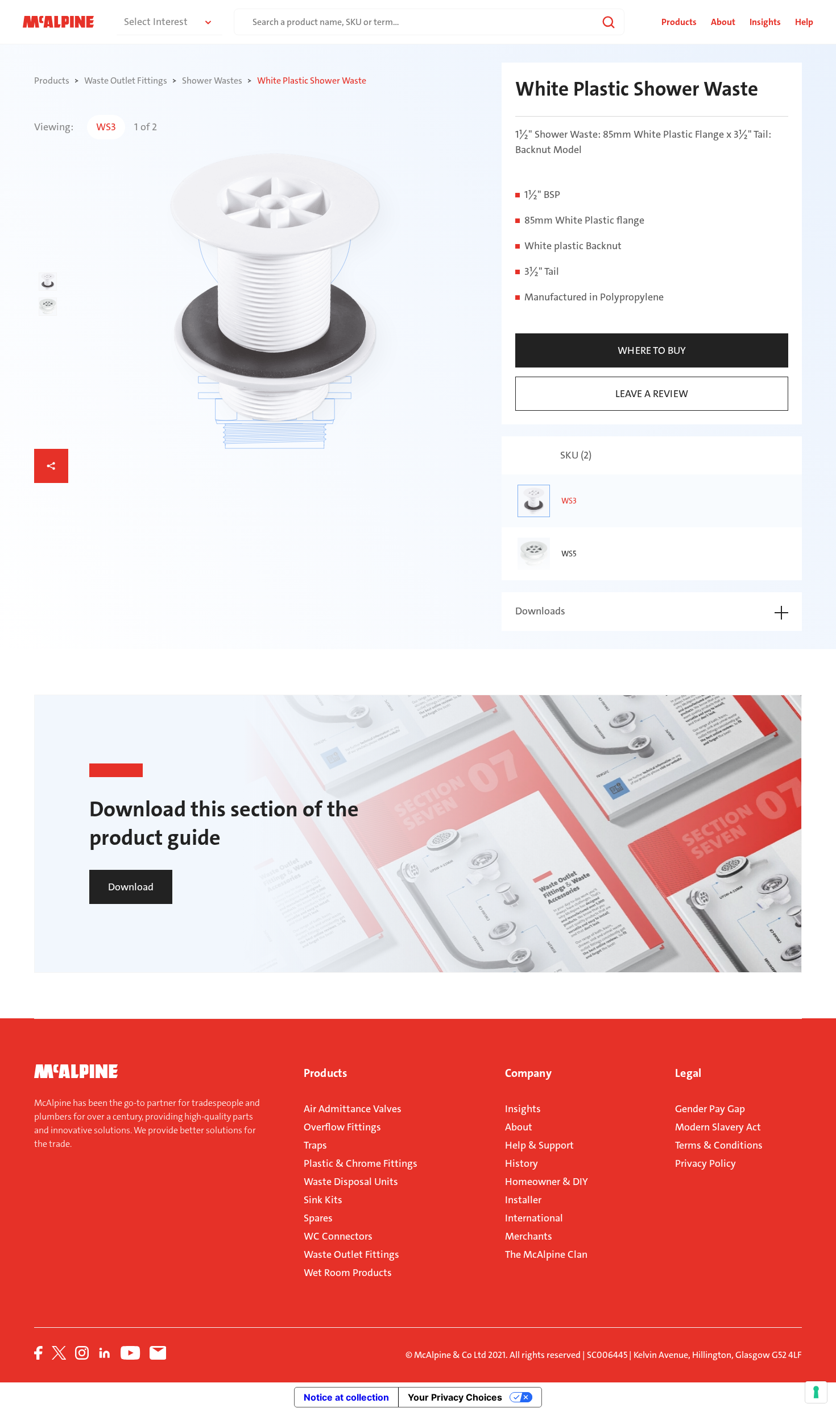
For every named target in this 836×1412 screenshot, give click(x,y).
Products (325, 1073)
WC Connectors (338, 1236)
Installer (523, 1200)
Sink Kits (323, 1200)
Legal (688, 1073)
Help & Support (539, 1145)
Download (131, 887)
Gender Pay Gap (710, 1109)
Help (804, 22)
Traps (315, 1145)
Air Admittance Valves (353, 1109)
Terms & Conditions (719, 1145)
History (521, 1163)
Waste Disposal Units (351, 1181)
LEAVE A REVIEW (651, 394)
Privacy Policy (705, 1163)
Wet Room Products (348, 1272)
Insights (765, 22)
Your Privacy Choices (455, 1397)
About (723, 22)
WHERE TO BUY (652, 350)
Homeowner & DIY (546, 1181)
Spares (318, 1218)
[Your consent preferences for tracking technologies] (816, 1392)
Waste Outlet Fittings (351, 1254)
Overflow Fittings (342, 1127)
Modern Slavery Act (718, 1127)
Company (528, 1073)
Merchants (528, 1236)
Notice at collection (346, 1397)
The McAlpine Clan (546, 1254)
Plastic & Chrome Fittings (360, 1163)
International (534, 1218)
